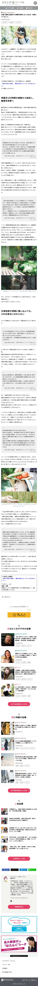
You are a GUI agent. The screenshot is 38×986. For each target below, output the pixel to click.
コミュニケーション (24, 748)
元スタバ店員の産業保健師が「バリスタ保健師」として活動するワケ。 (25, 742)
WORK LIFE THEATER (22, 634)
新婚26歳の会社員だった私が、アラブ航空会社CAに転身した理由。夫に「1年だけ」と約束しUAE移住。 (25, 775)
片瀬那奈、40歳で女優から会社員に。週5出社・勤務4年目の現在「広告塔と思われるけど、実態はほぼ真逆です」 (25, 672)
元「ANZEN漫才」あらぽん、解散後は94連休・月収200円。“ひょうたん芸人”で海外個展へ (26, 688)
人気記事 (21, 8)
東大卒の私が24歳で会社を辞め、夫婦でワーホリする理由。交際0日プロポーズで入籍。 (25, 758)
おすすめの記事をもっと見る (19, 704)
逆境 (29, 662)
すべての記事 (11, 8)
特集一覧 (30, 8)
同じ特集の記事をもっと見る (19, 790)
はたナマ (19, 667)
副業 (17, 748)
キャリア (19, 22)
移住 (17, 765)
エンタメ (18, 662)
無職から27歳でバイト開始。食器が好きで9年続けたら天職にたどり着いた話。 (25, 727)
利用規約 (4, 968)
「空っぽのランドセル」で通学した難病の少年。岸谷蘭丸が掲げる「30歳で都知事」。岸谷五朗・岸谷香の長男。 (25, 638)
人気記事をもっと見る (19, 858)
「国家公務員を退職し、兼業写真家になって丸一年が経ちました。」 (18, 85)
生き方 (11, 22)
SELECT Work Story (8, 12)
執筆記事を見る (19, 907)
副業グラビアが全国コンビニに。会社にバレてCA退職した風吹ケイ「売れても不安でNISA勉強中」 (26, 655)
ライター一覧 (6, 964)
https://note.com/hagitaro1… (19, 898)
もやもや (5, 22)
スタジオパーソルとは (8, 961)
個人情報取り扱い (7, 972)
